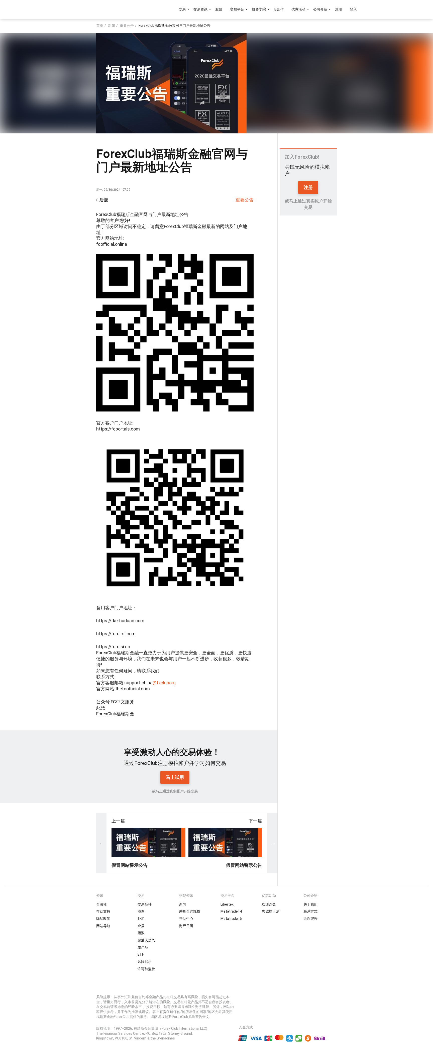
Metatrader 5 (231, 919)
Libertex (227, 904)
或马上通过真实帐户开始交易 (175, 791)
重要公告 (127, 26)
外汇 (141, 919)
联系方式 (310, 911)
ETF (141, 954)
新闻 (111, 26)
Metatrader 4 (231, 911)
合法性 (101, 904)
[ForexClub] (89, 9)
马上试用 (175, 777)
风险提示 (145, 962)
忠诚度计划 (270, 911)
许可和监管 (146, 969)
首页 (99, 26)
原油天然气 (146, 940)
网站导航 (103, 926)
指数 (141, 933)
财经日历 (186, 926)
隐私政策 (103, 919)
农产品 (143, 947)
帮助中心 (186, 919)
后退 (103, 199)
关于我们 (310, 904)
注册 (338, 9)
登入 (353, 9)
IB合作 (279, 9)
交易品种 (145, 904)
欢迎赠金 (269, 904)
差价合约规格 (189, 911)
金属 (141, 926)
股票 (218, 9)
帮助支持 (103, 911)
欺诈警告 (310, 919)
